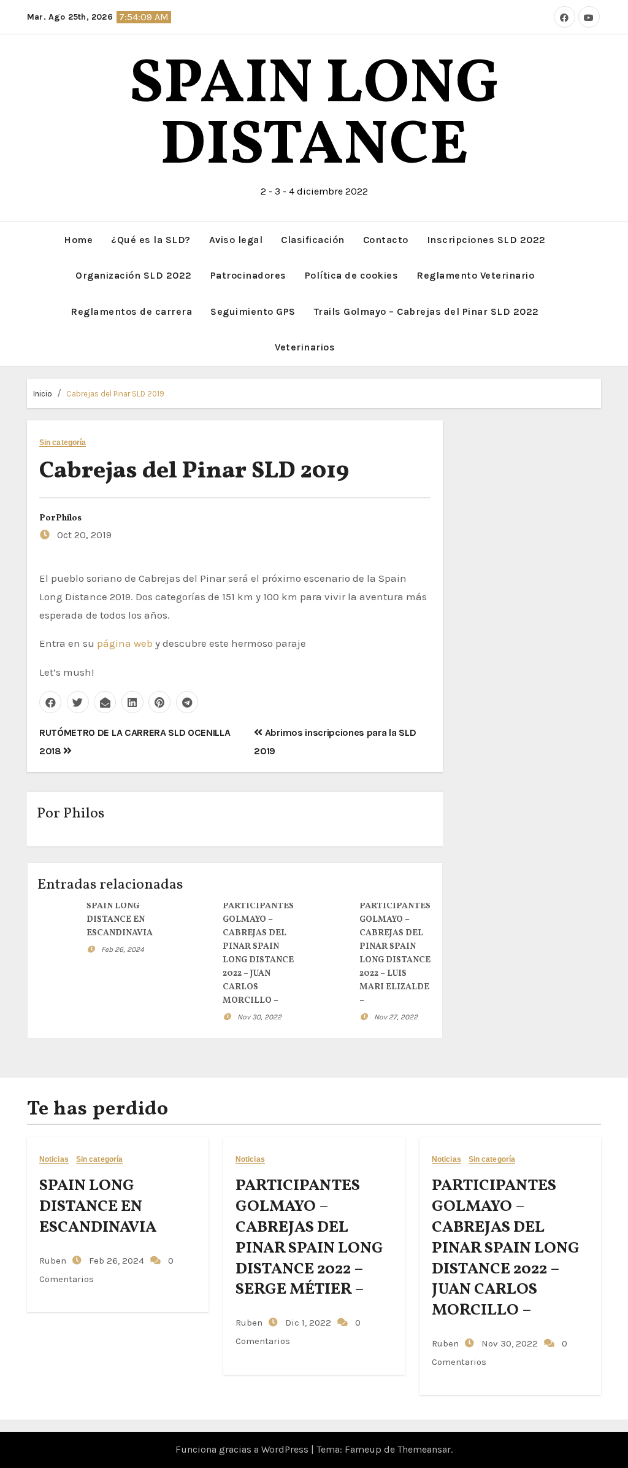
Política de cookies (352, 275)
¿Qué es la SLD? (151, 239)
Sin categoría (62, 443)
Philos (69, 518)
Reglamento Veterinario (475, 275)
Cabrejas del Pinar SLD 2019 (115, 393)
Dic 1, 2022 (307, 1322)
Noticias (54, 1160)
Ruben (52, 1260)
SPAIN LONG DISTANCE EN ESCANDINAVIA (119, 919)
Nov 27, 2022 (396, 1017)
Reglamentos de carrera (131, 311)
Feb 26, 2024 (122, 949)
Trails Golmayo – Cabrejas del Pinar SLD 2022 (426, 311)
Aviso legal (236, 239)
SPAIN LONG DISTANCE (314, 116)
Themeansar (424, 1449)
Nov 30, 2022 (259, 1017)
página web (125, 643)
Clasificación (313, 239)
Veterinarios (305, 347)
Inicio (42, 393)
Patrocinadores (248, 275)
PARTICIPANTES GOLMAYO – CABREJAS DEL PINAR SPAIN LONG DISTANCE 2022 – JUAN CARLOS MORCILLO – (506, 1248)
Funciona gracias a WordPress (243, 1449)
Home (78, 239)
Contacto (385, 239)
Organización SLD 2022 (133, 275)
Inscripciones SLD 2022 (486, 239)
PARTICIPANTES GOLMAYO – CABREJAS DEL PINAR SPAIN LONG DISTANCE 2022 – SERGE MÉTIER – (309, 1237)
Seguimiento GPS (253, 311)
